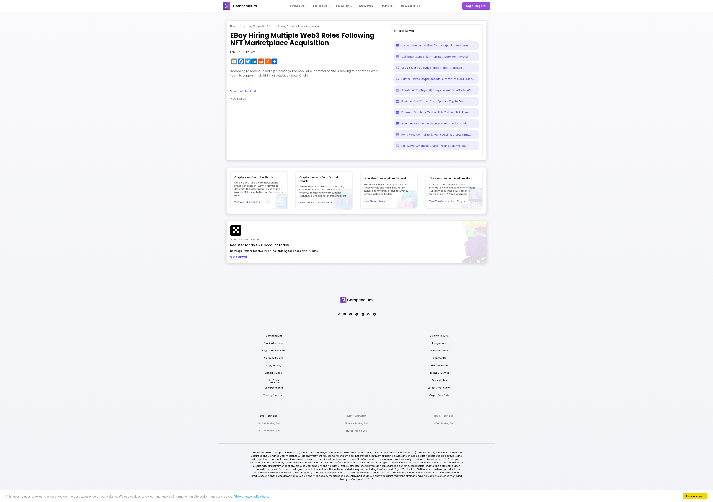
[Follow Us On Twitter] (338, 314)
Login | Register (476, 6)
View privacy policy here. (251, 496)
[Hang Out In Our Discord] (362, 314)
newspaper (398, 45)
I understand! (695, 496)
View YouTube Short (243, 91)
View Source (238, 98)
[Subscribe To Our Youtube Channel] (350, 314)
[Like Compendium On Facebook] (344, 314)
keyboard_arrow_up (249, 84)
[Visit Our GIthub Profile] (368, 314)
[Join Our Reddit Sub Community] (374, 314)
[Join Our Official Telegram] (356, 314)
